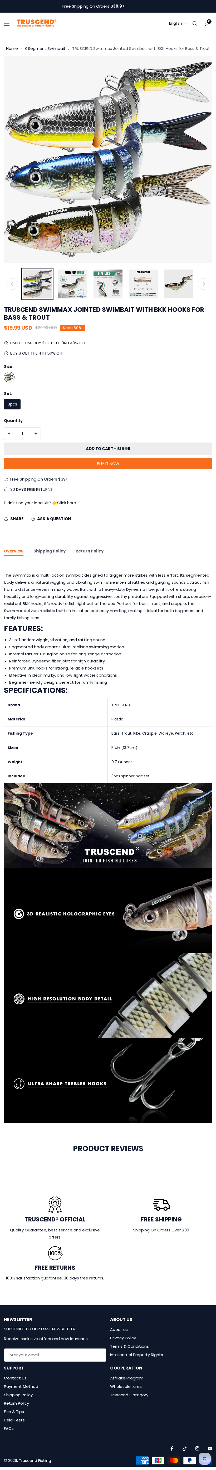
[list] (108, 159)
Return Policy (16, 1403)
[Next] (203, 284)
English (175, 23)
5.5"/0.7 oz (9, 377)
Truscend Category (129, 1395)
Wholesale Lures (126, 1386)
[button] (206, 23)
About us (119, 1329)
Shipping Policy (18, 1395)
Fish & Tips (14, 1411)
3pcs (12, 404)
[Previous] (12, 284)
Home (12, 48)
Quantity (13, 420)
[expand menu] (7, 23)
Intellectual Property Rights (136, 1354)
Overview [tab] (13, 551)
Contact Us (15, 1378)
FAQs (9, 1428)
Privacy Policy (123, 1338)
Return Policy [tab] (90, 551)
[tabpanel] (108, 847)
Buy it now (108, 463)
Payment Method (21, 1386)
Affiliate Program (126, 1378)
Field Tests (14, 1420)
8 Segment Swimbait (45, 48)
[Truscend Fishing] (36, 23)
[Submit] (99, 1354)
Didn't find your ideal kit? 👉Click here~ (41, 502)
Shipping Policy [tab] (49, 551)
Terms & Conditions (129, 1346)
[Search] (194, 23)
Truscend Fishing (35, 1460)
